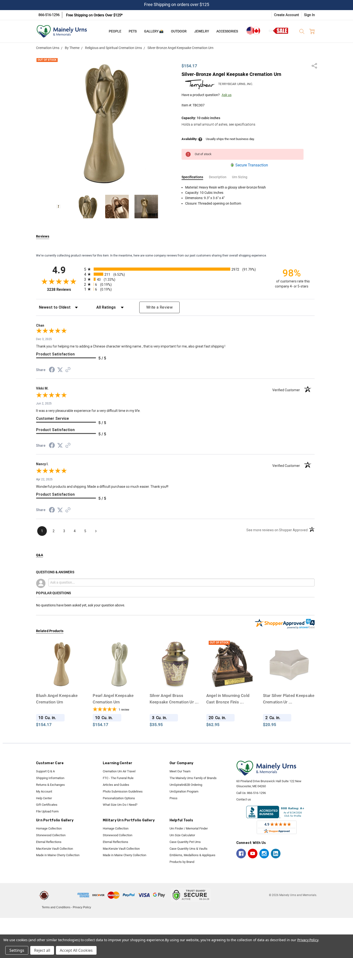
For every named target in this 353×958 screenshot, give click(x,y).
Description (217, 177)
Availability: (190, 139)
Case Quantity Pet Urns (185, 842)
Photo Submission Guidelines (123, 791)
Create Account (286, 15)
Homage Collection (49, 828)
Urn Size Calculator (182, 835)
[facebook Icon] (241, 853)
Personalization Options (119, 798)
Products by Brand (182, 862)
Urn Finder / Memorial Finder (189, 828)
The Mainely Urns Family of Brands (193, 778)
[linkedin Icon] (275, 853)
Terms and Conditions (56, 907)
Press (173, 798)
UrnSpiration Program (184, 791)
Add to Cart (61, 681)
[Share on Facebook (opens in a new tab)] (52, 370)
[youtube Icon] (252, 853)
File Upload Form (47, 811)
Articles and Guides (116, 785)
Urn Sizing (239, 177)
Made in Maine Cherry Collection (57, 855)
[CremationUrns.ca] (253, 31)
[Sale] (279, 30)
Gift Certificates (46, 804)
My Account (44, 791)
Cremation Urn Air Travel (119, 771)
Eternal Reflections (48, 842)
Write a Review (159, 307)
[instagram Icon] (264, 853)
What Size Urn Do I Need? (120, 804)
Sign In (309, 15)
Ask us (226, 95)
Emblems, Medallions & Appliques (192, 855)
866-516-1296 (49, 15)
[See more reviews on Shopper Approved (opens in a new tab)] (68, 370)
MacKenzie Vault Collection (54, 848)
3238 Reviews (64, 289)
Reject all (42, 950)
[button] (64, 895)
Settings (16, 950)
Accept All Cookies (76, 950)
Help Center (44, 798)
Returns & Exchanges (50, 785)
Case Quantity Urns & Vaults (188, 848)
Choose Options (288, 681)
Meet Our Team (180, 771)
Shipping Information (50, 778)
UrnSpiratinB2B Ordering (186, 785)
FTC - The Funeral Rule (118, 778)
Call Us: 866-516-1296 (251, 793)
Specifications (192, 177)
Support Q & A (45, 771)
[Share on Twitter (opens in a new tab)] (60, 370)
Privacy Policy (82, 907)
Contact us (243, 799)
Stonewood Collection (51, 835)
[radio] (175, 269)
